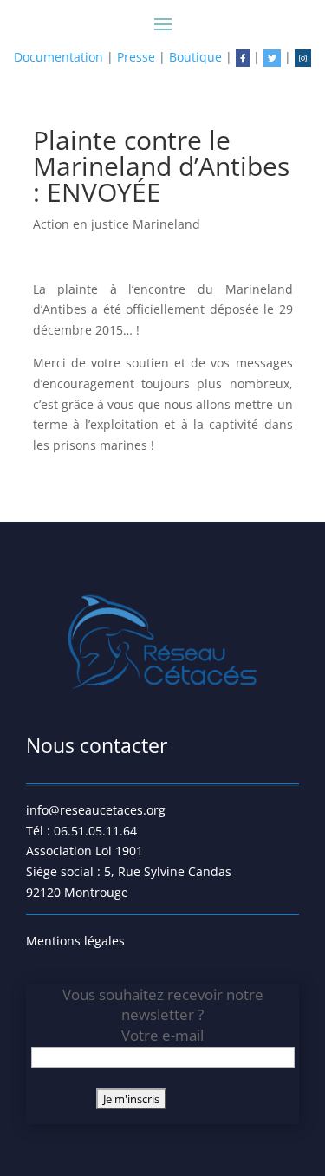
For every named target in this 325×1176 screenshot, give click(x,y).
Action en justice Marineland (116, 224)
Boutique (195, 57)
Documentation (58, 57)
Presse (136, 57)
